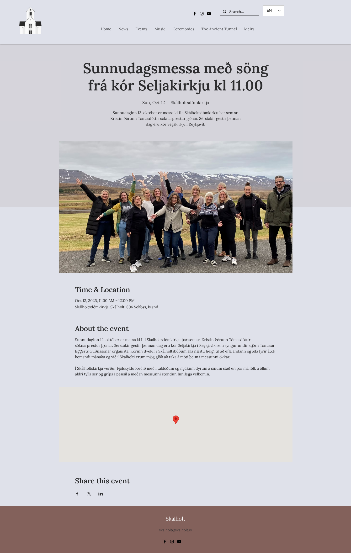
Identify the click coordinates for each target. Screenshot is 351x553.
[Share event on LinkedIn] (100, 493)
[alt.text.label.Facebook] (194, 13)
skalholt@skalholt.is (175, 530)
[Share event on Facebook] (77, 493)
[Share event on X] (89, 493)
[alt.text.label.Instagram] (201, 13)
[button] (160, 29)
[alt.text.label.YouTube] (209, 13)
